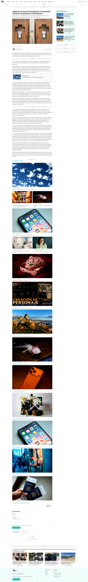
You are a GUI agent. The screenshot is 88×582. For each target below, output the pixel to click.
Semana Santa (50, 1)
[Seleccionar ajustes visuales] (84, 2)
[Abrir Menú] (86, 2)
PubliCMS (30, 576)
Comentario (14, 517)
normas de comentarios (28, 525)
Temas (46, 574)
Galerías (13, 1)
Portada (8, 1)
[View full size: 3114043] (32, 31)
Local (69, 18)
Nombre (14, 513)
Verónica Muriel (19, 565)
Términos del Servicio (57, 573)
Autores (46, 573)
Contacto (55, 571)
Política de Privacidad (57, 574)
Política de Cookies (57, 576)
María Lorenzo (35, 565)
